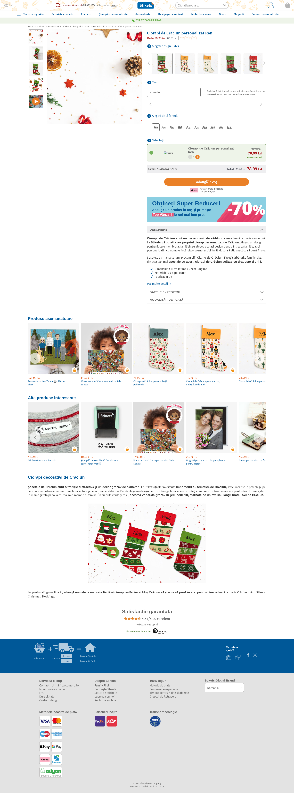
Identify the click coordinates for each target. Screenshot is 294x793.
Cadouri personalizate (48, 26)
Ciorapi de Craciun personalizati (88, 26)
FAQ (41, 693)
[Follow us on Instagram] (254, 655)
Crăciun (65, 26)
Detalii (114, 5)
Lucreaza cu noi (104, 696)
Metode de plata (160, 685)
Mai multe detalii (157, 284)
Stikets (31, 26)
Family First (101, 685)
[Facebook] (248, 655)
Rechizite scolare (105, 700)
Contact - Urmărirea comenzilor (59, 685)
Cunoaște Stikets (105, 689)
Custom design (49, 700)
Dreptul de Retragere (163, 696)
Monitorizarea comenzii (54, 689)
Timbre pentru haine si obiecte (169, 693)
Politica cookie (157, 786)
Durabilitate (46, 696)
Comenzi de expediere (164, 689)
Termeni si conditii (139, 786)
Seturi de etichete (105, 693)
